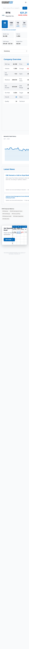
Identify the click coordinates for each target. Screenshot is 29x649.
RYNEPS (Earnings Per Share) (16, 211)
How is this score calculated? (9, 29)
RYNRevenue (5, 211)
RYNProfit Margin (6, 213)
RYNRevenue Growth (7, 216)
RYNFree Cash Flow (16, 213)
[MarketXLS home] (7, 2)
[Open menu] (25, 2)
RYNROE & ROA (6, 218)
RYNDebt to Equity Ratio (18, 216)
